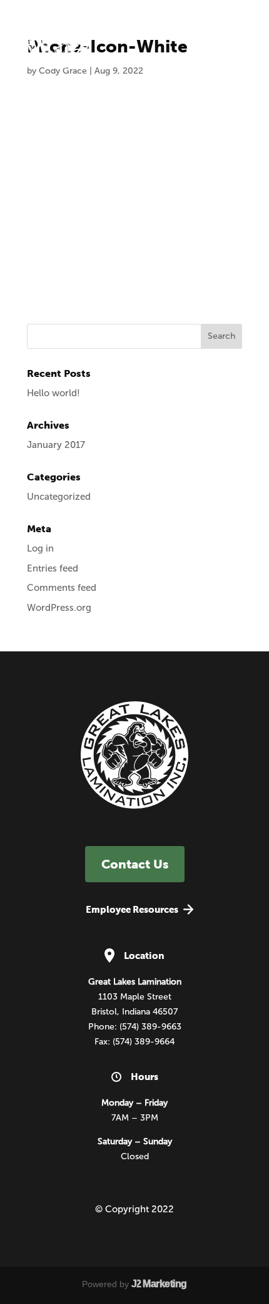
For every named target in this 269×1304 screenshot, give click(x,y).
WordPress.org (59, 607)
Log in (40, 548)
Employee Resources (132, 909)
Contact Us (134, 864)
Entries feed (52, 568)
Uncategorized (59, 496)
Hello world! (53, 393)
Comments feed (61, 587)
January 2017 (56, 444)
